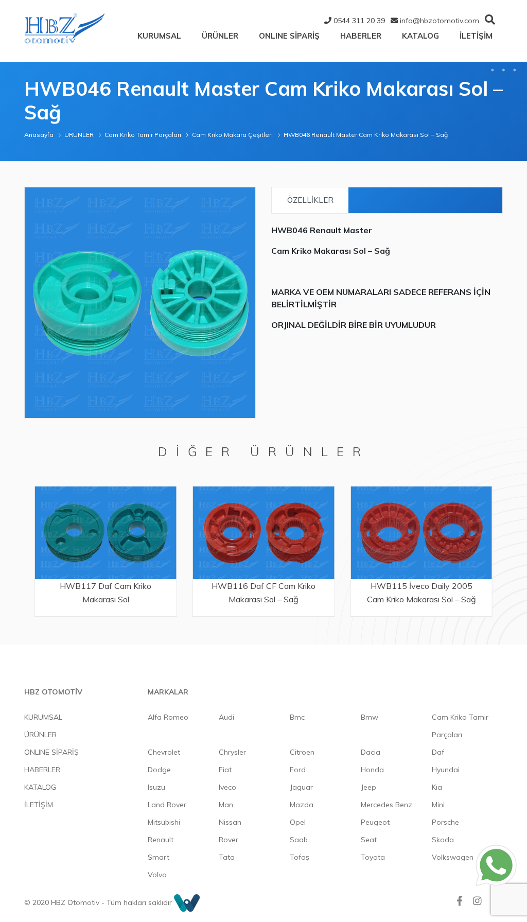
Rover (228, 839)
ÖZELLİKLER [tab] (310, 200)
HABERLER (360, 36)
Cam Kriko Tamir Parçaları (142, 134)
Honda (372, 769)
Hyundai (446, 769)
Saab (299, 839)
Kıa (437, 787)
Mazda (301, 804)
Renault (160, 839)
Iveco (227, 787)
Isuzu (156, 787)
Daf (438, 752)
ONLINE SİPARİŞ (289, 36)
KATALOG (420, 36)
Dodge (159, 769)
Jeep (368, 787)
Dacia (370, 752)
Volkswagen (452, 857)
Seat (369, 839)
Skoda (443, 839)
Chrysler (232, 752)
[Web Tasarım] (187, 902)
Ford (298, 769)
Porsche (445, 822)
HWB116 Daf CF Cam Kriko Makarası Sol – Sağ (263, 592)
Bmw (369, 717)
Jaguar (301, 787)
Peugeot (375, 822)
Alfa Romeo (168, 717)
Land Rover (167, 804)
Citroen (302, 752)
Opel (298, 822)
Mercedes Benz (386, 804)
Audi (226, 717)
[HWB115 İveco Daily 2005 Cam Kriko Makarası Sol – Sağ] (421, 533)
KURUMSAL (159, 36)
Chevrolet (164, 752)
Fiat (225, 769)
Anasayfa (39, 134)
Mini (438, 804)
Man (226, 804)
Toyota (373, 857)
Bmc (297, 717)
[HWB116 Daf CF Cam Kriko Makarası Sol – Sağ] (264, 533)
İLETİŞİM (476, 36)
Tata (227, 857)
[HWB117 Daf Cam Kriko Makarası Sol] (106, 533)
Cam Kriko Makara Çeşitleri (232, 134)
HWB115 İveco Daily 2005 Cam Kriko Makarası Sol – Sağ (421, 592)
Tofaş (299, 857)
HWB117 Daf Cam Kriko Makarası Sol (105, 592)
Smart (158, 857)
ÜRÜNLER (220, 36)
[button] (246, 196)
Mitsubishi (164, 822)
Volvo (157, 874)
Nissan (230, 822)
